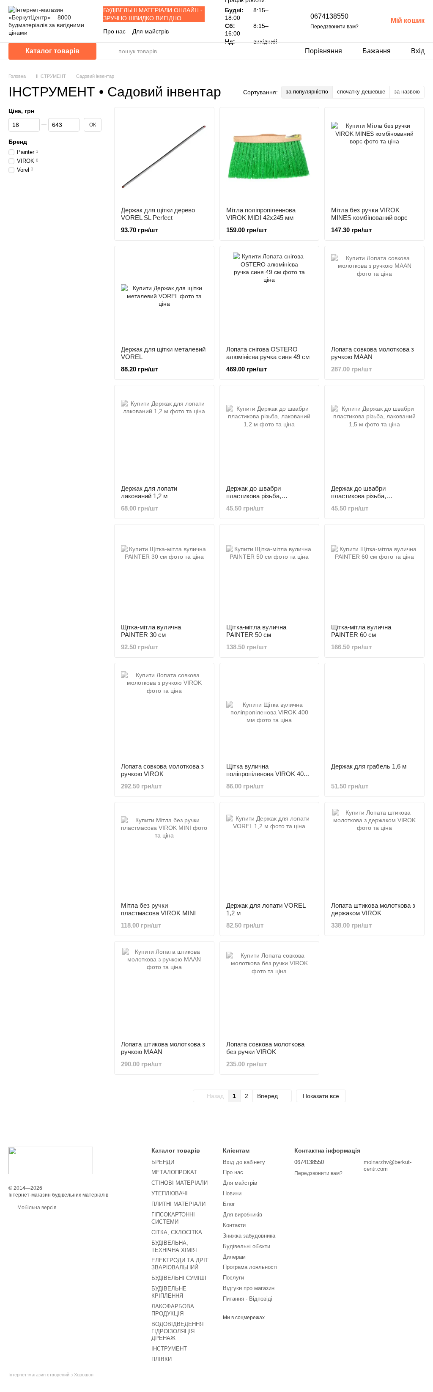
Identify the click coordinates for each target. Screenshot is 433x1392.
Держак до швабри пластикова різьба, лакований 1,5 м (358, 496)
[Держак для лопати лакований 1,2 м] (164, 435)
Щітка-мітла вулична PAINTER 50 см (256, 630)
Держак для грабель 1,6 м (368, 766)
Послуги (233, 1277)
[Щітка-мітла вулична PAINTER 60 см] (374, 574)
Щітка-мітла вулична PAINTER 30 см (151, 630)
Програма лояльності (250, 1267)
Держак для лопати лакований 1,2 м (149, 492)
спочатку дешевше (361, 91)
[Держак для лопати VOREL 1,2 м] (269, 852)
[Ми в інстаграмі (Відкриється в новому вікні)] (191, 31)
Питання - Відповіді (247, 1299)
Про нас (114, 31)
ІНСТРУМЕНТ (169, 1348)
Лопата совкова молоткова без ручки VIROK (265, 1048)
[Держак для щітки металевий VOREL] (164, 296)
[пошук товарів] (111, 51)
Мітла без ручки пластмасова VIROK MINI (158, 909)
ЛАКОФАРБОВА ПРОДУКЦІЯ (172, 1310)
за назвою (407, 91)
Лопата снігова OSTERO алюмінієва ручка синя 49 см (268, 353)
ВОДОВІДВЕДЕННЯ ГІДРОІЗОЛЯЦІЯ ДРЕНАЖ (177, 1331)
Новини (232, 1193)
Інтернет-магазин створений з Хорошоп (50, 1374)
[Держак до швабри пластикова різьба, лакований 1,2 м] (269, 435)
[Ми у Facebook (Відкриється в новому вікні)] (181, 31)
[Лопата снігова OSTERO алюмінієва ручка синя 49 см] (269, 296)
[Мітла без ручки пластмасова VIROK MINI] (164, 852)
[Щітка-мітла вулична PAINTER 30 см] (164, 574)
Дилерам (234, 1257)
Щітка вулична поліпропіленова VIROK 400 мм (266, 774)
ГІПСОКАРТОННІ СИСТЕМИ (173, 1218)
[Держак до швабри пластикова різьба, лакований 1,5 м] (374, 435)
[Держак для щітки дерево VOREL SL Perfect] (164, 157)
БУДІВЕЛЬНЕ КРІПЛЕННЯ (168, 1292)
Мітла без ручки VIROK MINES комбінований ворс (369, 213)
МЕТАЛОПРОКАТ (174, 1172)
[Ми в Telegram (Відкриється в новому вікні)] (201, 31)
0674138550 (329, 16)
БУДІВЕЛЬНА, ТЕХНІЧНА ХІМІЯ (174, 1246)
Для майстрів (150, 31)
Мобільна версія (36, 1208)
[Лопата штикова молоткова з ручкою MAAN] (164, 991)
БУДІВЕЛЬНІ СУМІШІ (178, 1278)
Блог (229, 1204)
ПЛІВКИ (161, 1359)
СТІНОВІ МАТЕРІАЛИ (179, 1183)
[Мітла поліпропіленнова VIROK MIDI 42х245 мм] (269, 157)
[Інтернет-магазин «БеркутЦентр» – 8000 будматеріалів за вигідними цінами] (50, 1160)
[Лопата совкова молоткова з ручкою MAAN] (374, 296)
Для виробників (242, 1214)
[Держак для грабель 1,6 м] (374, 713)
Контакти (234, 1225)
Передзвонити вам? (334, 27)
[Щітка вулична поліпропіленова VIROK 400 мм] (269, 713)
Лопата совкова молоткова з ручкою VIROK (162, 770)
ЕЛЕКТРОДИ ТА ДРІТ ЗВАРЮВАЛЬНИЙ (179, 1264)
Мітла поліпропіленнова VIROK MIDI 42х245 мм (261, 213)
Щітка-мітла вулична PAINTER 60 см (361, 630)
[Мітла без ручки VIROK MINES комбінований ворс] (374, 157)
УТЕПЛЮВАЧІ (169, 1193)
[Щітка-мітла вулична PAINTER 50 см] (269, 574)
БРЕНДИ (162, 1162)
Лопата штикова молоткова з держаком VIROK (373, 909)
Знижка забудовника (249, 1236)
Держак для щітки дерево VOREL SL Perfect (158, 213)
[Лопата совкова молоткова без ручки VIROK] (269, 991)
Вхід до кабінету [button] (244, 1162)
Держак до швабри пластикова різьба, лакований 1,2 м (253, 496)
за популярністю (307, 91)
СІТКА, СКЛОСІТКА (176, 1232)
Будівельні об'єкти (246, 1246)
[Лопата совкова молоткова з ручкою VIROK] (164, 713)
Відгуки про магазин (248, 1288)
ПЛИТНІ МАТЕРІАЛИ (178, 1204)
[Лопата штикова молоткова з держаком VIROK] (374, 852)
